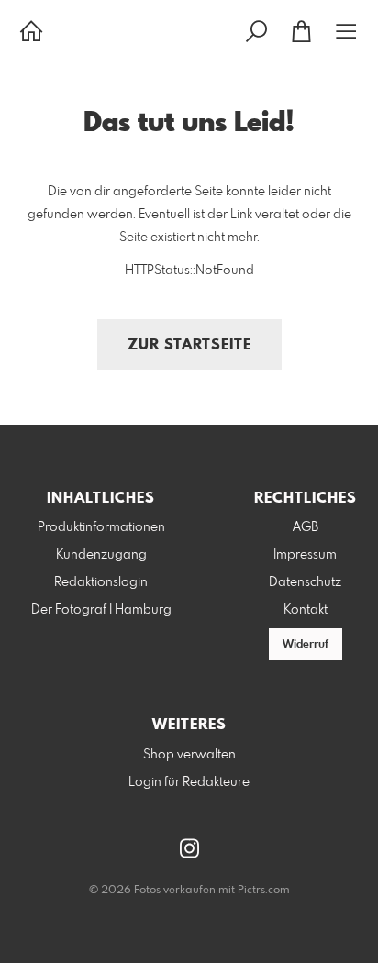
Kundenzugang (101, 554)
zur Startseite (189, 345)
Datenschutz (305, 582)
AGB (305, 527)
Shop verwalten (189, 754)
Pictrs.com (264, 890)
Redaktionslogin (101, 582)
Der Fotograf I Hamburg (101, 609)
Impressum (305, 554)
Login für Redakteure (189, 782)
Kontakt (306, 609)
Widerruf (305, 644)
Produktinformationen (101, 527)
